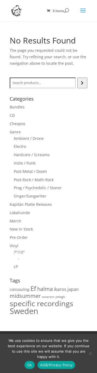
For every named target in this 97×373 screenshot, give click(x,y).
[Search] (82, 83)
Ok (29, 365)
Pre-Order (19, 237)
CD (12, 115)
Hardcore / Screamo (32, 154)
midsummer (25, 295)
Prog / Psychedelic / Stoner (38, 187)
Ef (33, 288)
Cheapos (17, 123)
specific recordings (41, 303)
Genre (15, 131)
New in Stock (21, 229)
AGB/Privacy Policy (56, 365)
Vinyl (14, 245)
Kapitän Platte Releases (31, 204)
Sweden (24, 311)
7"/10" (19, 252)
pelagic (60, 297)
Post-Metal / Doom (30, 171)
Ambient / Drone (29, 138)
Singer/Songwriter (30, 196)
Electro (20, 146)
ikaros (60, 289)
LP (16, 266)
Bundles (17, 106)
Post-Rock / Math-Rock (34, 179)
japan (73, 289)
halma (45, 288)
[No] (90, 353)
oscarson (48, 297)
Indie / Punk (24, 163)
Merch (15, 221)
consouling (19, 289)
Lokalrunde (20, 212)
